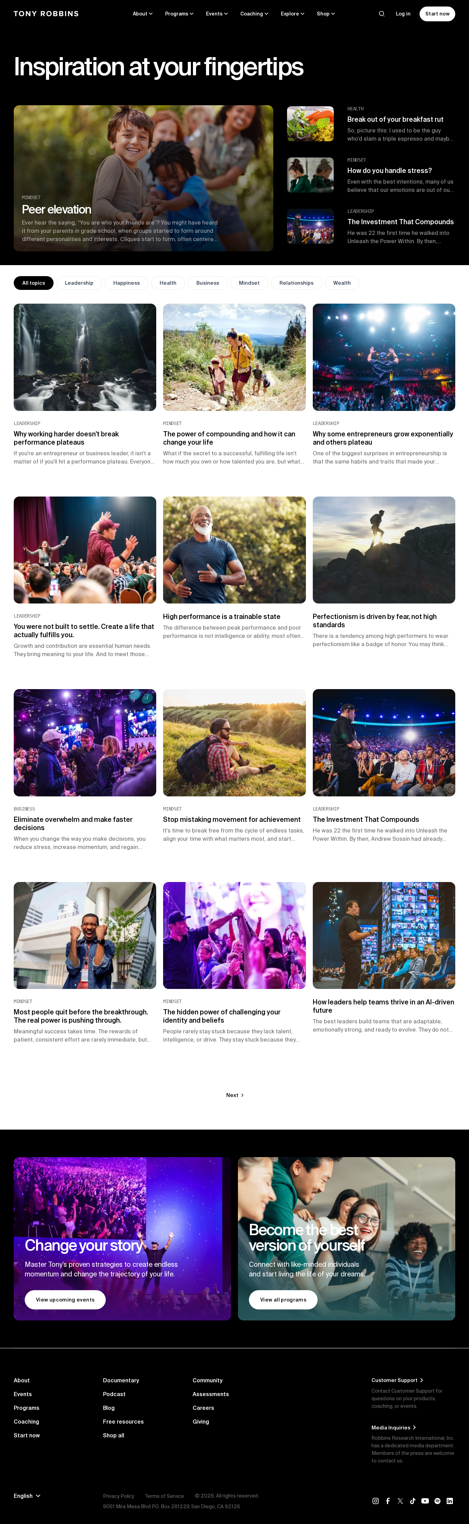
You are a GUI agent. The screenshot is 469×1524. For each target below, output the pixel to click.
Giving (201, 1421)
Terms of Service (164, 1496)
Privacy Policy (118, 1496)
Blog (109, 1408)
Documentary (121, 1380)
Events (23, 1394)
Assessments (211, 1394)
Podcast (114, 1394)
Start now (27, 1435)
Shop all (113, 1435)
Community (207, 1380)
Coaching (26, 1421)
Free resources (123, 1421)
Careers (203, 1408)
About (22, 1380)
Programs (26, 1408)
